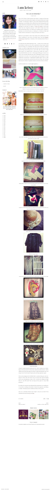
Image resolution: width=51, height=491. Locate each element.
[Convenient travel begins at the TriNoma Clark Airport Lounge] (9, 77)
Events (21, 398)
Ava (30, 393)
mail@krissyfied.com (11, 39)
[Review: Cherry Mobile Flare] (9, 58)
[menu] (3, 1)
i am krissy (25, 7)
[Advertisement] (10, 460)
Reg (33, 393)
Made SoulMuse (46, 489)
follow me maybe (38, 26)
